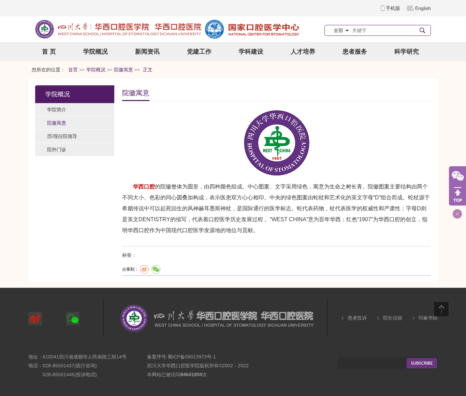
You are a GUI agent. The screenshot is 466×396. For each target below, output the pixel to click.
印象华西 (428, 318)
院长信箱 (392, 318)
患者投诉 (357, 318)
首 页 (49, 51)
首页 (73, 69)
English (423, 8)
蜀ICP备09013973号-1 (192, 356)
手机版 (393, 8)
